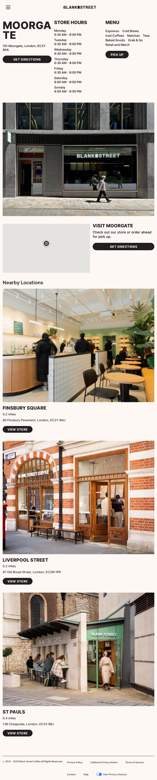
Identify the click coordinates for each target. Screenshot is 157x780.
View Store (16, 429)
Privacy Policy (74, 762)
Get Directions (123, 246)
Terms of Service (129, 762)
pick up (117, 54)
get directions (27, 55)
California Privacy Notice (100, 762)
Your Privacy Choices (96, 774)
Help (69, 774)
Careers (149, 762)
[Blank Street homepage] (78, 7)
